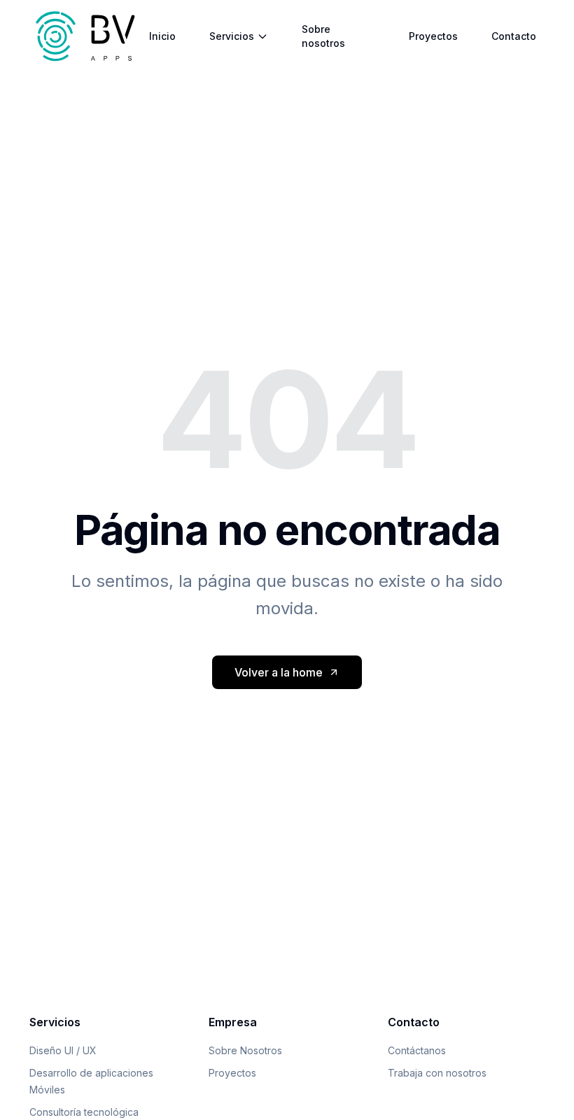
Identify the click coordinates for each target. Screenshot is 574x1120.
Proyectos (433, 36)
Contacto (513, 36)
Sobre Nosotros (245, 1050)
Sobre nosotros (323, 36)
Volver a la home (278, 672)
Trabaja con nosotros (437, 1073)
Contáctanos (417, 1050)
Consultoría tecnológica (84, 1112)
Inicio (162, 36)
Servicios (231, 36)
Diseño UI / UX (63, 1050)
